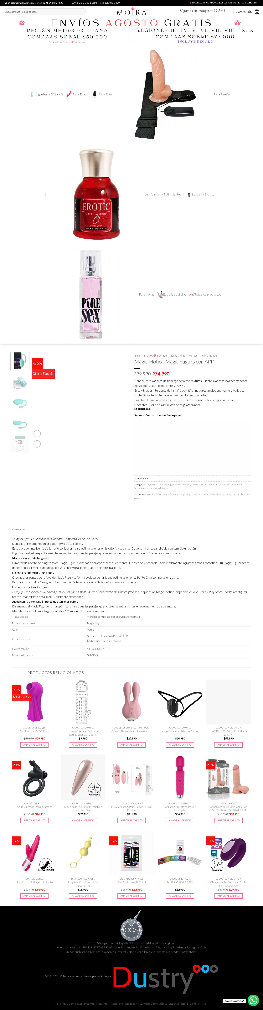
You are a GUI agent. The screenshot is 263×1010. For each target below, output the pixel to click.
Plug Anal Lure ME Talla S (131, 882)
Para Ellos (105, 94)
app (147, 494)
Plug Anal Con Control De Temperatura (83, 884)
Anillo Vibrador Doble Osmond (34, 806)
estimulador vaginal (159, 494)
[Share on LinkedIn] (165, 507)
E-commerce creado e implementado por (87, 976)
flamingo (174, 494)
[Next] (121, 400)
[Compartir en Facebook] (138, 507)
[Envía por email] (151, 507)
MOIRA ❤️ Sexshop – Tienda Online (164, 355)
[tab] (18, 529)
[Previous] (38, 400)
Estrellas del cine (174, 294)
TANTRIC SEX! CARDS (180, 882)
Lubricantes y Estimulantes (163, 194)
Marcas (193, 355)
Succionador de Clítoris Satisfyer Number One (83, 808)
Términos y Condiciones (69, 1003)
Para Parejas (222, 94)
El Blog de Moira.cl (197, 1003)
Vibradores (140, 488)
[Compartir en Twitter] (145, 507)
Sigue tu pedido (177, 1003)
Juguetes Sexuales (177, 484)
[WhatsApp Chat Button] (253, 1000)
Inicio (137, 355)
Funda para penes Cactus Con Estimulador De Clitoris (83, 732)
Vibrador (210, 494)
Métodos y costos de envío (125, 1003)
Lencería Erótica (203, 194)
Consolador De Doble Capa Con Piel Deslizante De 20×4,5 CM (228, 808)
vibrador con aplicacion (227, 494)
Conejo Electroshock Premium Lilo (132, 731)
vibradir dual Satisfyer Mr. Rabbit (34, 882)
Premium (237, 484)
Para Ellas (79, 94)
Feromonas (146, 294)
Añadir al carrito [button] (34, 745)
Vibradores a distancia (157, 488)
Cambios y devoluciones (154, 1003)
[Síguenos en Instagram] (228, 11)
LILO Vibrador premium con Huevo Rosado (131, 808)
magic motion (199, 494)
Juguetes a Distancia (49, 94)
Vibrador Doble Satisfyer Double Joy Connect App (228, 884)
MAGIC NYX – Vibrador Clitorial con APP (228, 732)
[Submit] (83, 11)
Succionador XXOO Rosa (34, 731)
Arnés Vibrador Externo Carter (180, 731)
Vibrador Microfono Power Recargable (180, 808)
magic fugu (185, 494)
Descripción (18, 529)
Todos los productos (207, 294)
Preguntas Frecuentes (96, 1003)
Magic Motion (209, 355)
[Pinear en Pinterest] (158, 507)
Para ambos (215, 484)
